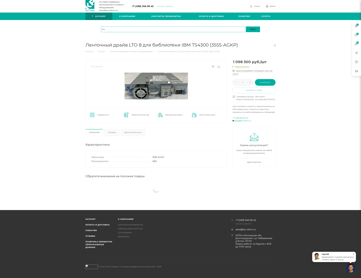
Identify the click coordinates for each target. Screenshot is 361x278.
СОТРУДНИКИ (125, 232)
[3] (97, 66)
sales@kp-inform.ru (243, 121)
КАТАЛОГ (90, 219)
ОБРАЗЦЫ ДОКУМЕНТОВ (130, 229)
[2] (94, 66)
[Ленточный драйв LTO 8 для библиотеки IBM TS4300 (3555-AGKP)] (156, 86)
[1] (92, 66)
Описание (94, 133)
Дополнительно (132, 133)
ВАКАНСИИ (123, 236)
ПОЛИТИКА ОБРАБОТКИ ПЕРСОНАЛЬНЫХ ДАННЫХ (98, 244)
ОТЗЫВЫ (90, 236)
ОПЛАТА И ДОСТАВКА (97, 225)
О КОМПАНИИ (126, 219)
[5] (101, 66)
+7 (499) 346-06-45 (240, 118)
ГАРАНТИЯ (91, 230)
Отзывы (112, 133)
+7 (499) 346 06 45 (143, 6)
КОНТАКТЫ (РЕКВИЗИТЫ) (130, 225)
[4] (99, 66)
